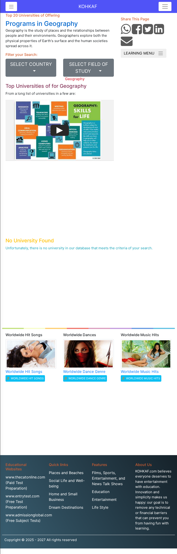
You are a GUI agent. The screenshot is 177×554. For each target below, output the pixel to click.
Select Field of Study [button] (88, 67)
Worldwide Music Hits (140, 371)
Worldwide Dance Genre (84, 371)
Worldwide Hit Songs (24, 371)
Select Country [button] (31, 67)
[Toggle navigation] (165, 6)
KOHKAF (88, 6)
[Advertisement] (60, 202)
